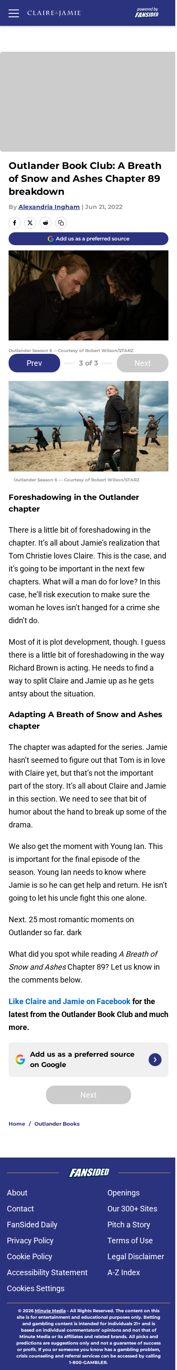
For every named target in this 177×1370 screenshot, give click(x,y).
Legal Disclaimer (135, 1256)
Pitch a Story (128, 1224)
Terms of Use (130, 1240)
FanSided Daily (32, 1224)
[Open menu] (14, 13)
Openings (123, 1192)
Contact (20, 1208)
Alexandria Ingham (49, 207)
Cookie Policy (29, 1256)
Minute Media (50, 1311)
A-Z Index (123, 1272)
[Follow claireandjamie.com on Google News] (155, 1059)
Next (142, 363)
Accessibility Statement (47, 1272)
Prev (34, 363)
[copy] (61, 223)
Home (17, 1123)
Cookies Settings (35, 1288)
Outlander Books (56, 1123)
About (17, 1192)
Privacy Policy (30, 1240)
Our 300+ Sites (132, 1208)
